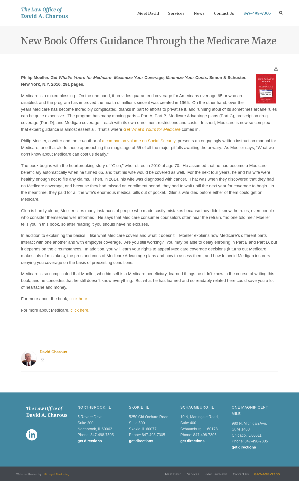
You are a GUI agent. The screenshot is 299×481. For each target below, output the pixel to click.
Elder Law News (216, 474)
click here (78, 298)
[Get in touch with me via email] (42, 360)
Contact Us (224, 13)
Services (176, 13)
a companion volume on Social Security (138, 141)
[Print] (276, 69)
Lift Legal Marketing (56, 474)
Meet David (148, 13)
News (199, 13)
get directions (90, 441)
